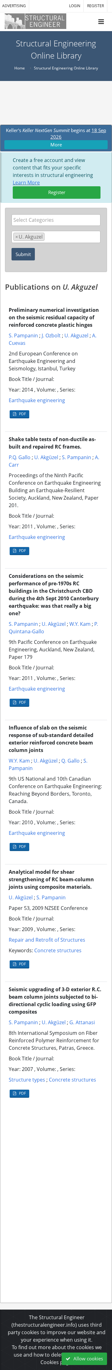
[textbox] (57, 220)
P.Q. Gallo (19, 457)
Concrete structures (58, 950)
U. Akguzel (76, 335)
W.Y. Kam (80, 624)
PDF (22, 413)
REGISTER (95, 5)
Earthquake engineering (37, 400)
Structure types (27, 1079)
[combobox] (56, 220)
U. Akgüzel (46, 457)
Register (56, 192)
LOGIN (74, 5)
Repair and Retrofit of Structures (47, 939)
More (56, 144)
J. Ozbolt (51, 335)
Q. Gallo (70, 760)
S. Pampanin (23, 335)
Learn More (26, 182)
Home (19, 68)
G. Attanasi (82, 1022)
